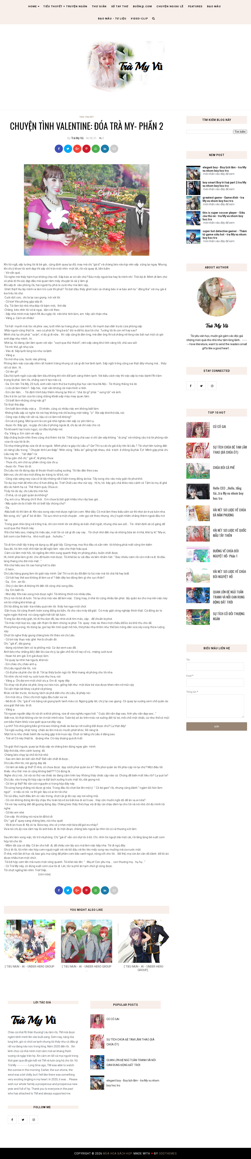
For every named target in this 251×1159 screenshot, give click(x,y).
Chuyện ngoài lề (170, 6)
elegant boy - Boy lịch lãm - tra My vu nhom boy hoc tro (224, 169)
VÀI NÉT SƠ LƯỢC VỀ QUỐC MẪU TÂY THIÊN (229, 533)
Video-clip (139, 18)
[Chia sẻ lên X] (68, 149)
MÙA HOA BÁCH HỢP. (118, 1153)
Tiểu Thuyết (86, 117)
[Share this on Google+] (77, 149)
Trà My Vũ (77, 138)
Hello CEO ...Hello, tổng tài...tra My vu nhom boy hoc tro (228, 493)
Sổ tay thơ (119, 6)
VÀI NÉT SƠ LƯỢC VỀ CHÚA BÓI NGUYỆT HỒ (229, 574)
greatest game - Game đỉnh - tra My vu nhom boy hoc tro (223, 199)
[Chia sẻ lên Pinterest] (114, 149)
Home (32, 6)
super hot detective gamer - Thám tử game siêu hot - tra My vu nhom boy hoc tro (225, 234)
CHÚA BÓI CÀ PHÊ (224, 467)
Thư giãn (99, 6)
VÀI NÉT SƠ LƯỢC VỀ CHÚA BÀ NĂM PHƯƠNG (229, 512)
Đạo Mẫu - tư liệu (112, 18)
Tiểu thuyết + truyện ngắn (65, 6)
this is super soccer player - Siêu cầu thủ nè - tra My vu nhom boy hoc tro (224, 216)
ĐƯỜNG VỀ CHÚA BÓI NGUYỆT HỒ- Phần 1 (226, 553)
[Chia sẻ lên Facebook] (59, 149)
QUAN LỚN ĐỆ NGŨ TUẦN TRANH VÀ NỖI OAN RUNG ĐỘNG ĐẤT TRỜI (229, 597)
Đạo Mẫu (214, 6)
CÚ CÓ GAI (219, 426)
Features (195, 6)
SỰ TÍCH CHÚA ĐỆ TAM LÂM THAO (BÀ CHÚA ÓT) (230, 450)
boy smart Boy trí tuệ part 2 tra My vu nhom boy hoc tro (224, 184)
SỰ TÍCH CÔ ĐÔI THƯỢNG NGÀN (229, 616)
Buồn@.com (142, 6)
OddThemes (168, 1153)
